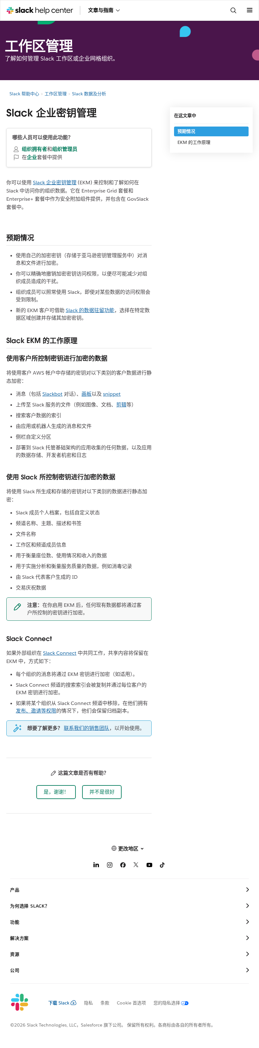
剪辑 (121, 404)
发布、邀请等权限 (36, 711)
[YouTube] (149, 866)
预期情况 (186, 131)
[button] (56, 792)
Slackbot (52, 394)
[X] (136, 866)
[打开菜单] (249, 10)
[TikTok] (163, 866)
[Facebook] (123, 866)
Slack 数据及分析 (89, 94)
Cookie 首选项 (131, 1003)
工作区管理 (56, 94)
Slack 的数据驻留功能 (90, 310)
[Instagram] (109, 866)
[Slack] (24, 1002)
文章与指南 (100, 10)
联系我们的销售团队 (86, 728)
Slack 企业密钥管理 (54, 182)
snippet (112, 394)
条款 (104, 1003)
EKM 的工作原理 (194, 142)
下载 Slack (58, 1003)
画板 (86, 394)
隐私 (88, 1003)
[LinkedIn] (96, 866)
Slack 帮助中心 (24, 94)
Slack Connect (59, 653)
